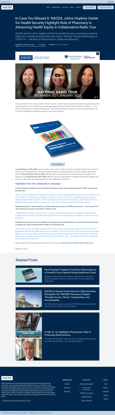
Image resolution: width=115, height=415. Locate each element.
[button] (110, 2)
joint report (53, 106)
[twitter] (97, 412)
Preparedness (34, 46)
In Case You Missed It (62, 44)
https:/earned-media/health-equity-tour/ (77, 243)
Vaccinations (42, 46)
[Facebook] (29, 249)
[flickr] (105, 412)
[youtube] (100, 412)
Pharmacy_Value (24, 46)
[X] (32, 249)
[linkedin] (102, 412)
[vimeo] (108, 412)
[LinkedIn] (35, 249)
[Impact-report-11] (57, 115)
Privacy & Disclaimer (46, 413)
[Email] (38, 249)
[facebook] (94, 412)
